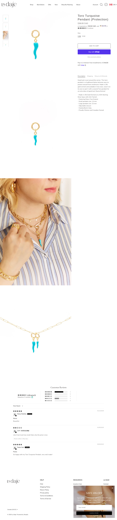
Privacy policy (44, 493)
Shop (31, 5)
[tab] (82, 76)
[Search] (101, 5)
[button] (94, 26)
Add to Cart (94, 46)
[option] (6, 19)
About (78, 5)
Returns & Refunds (101, 76)
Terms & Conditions (46, 496)
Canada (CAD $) (11, 509)
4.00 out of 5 (31, 395)
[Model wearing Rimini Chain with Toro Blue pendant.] (6, 35)
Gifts (49, 5)
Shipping (90, 76)
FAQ (41, 484)
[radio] (79, 37)
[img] (17, 411)
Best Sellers (40, 5)
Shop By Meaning (67, 5)
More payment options (94, 57)
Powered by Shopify (22, 514)
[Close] (112, 488)
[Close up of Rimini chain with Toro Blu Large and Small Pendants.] (6, 43)
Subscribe (94, 513)
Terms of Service (45, 499)
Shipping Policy (45, 487)
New (56, 5)
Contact (105, 484)
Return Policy (44, 490)
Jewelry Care (77, 484)
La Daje (14, 514)
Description (81, 76)
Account (95, 5)
